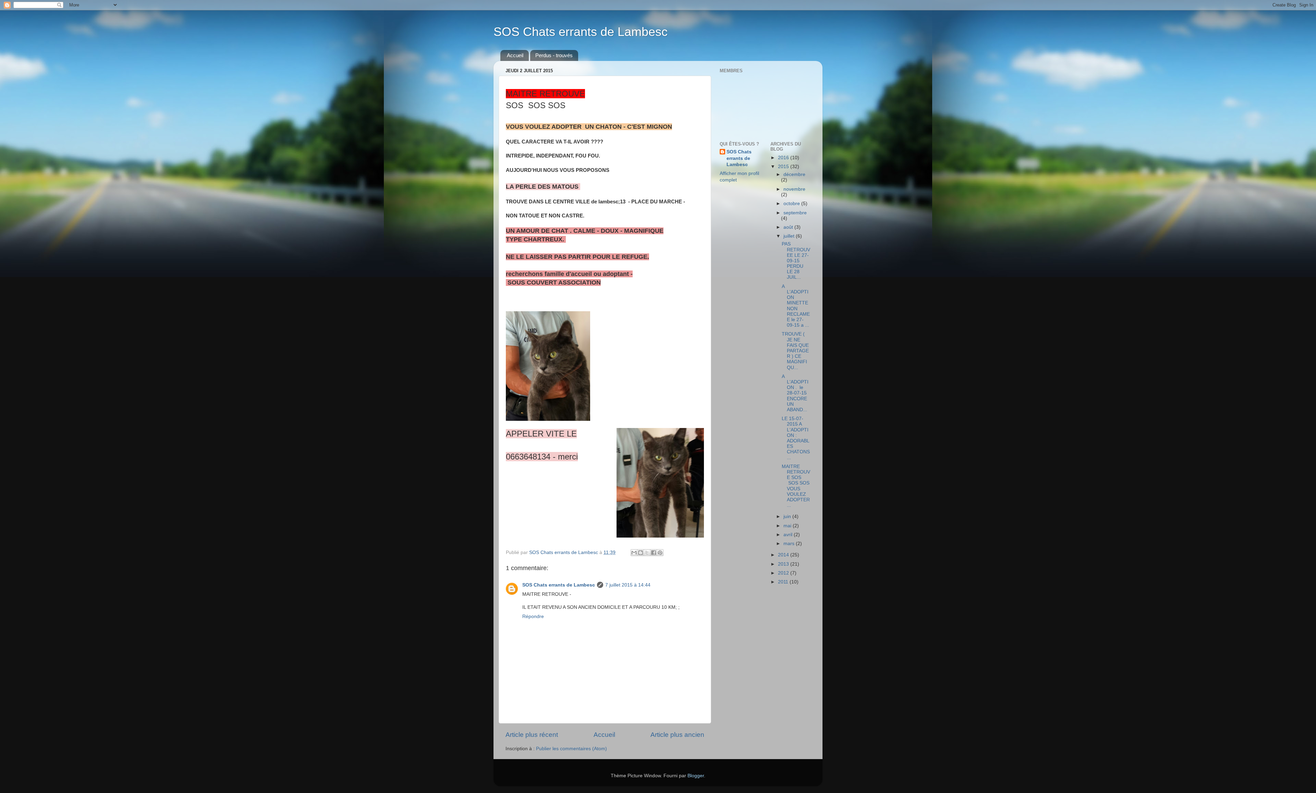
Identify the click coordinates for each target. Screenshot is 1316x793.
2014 (784, 554)
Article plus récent (531, 734)
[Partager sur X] (647, 552)
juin (787, 516)
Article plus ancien (677, 734)
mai (788, 525)
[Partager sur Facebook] (653, 552)
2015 (784, 166)
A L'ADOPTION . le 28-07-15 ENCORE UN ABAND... (795, 393)
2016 (784, 157)
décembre (794, 174)
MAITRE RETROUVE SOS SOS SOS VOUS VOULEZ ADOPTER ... (796, 486)
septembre (795, 212)
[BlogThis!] (640, 552)
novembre (794, 189)
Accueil (515, 55)
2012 (784, 573)
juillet (789, 236)
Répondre (533, 616)
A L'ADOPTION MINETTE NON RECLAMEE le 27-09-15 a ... (796, 306)
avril (788, 534)
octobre (792, 203)
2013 (784, 564)
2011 (784, 581)
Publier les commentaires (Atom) (571, 748)
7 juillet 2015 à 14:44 (627, 585)
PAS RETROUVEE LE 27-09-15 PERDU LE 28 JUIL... (796, 260)
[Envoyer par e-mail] (634, 552)
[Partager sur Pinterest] (660, 552)
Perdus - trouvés (554, 55)
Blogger (695, 775)
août (788, 227)
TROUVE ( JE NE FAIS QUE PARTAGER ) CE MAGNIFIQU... (795, 350)
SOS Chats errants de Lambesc (581, 32)
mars (789, 543)
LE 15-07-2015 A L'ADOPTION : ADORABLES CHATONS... (796, 438)
